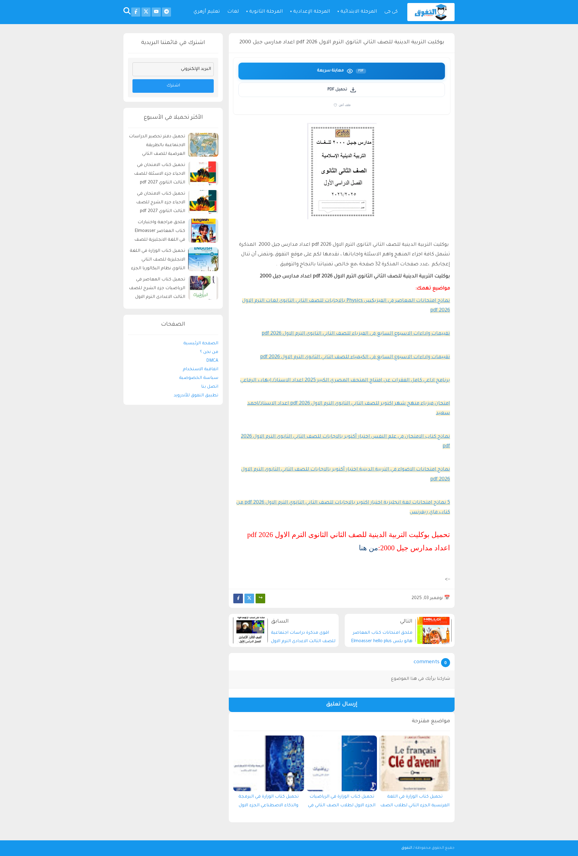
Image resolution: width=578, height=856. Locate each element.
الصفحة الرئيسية (200, 344)
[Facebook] (238, 598)
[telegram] (166, 12)
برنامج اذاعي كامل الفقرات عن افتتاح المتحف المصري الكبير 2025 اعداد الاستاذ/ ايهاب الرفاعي (345, 380)
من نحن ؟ (209, 352)
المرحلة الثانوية (266, 11)
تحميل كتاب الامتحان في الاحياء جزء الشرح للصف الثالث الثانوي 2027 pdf (160, 203)
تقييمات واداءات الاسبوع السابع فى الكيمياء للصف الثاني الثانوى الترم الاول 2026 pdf (355, 357)
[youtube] (156, 12)
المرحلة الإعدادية (311, 11)
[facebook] (135, 12)
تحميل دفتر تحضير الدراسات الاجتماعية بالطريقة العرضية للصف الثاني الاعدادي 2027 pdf (157, 146)
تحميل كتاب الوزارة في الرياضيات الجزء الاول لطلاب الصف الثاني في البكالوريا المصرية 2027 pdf (341, 803)
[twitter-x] (146, 12)
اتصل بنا (209, 387)
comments (427, 662)
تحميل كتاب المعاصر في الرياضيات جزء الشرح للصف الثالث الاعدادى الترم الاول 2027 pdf (157, 289)
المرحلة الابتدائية (358, 11)
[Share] (260, 598)
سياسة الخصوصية (198, 378)
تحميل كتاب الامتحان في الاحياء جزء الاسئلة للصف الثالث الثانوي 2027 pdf (159, 174)
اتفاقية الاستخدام (200, 369)
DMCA (212, 361)
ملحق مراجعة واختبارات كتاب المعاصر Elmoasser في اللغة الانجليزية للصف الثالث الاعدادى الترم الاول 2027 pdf (159, 232)
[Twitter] (249, 598)
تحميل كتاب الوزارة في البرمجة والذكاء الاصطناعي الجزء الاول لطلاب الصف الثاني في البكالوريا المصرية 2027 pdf (268, 803)
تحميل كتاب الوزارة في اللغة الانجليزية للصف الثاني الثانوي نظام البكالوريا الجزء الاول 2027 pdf (157, 261)
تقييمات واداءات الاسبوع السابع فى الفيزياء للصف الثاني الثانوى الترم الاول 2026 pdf (356, 333)
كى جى (391, 11)
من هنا (368, 548)
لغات (233, 11)
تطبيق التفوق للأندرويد (196, 395)
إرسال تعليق (341, 705)
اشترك (173, 86)
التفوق (406, 848)
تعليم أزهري (207, 11)
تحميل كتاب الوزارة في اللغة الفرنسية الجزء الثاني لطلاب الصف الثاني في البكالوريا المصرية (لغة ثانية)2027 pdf (414, 803)
